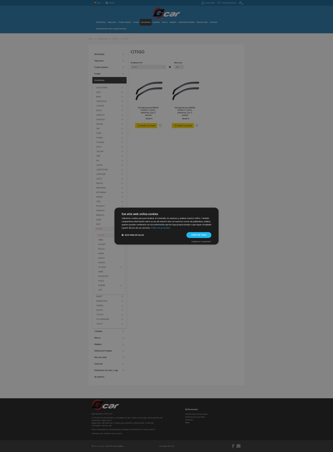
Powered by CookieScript (201, 242)
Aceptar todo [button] (198, 235)
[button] (133, 235)
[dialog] (166, 226)
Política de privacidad (160, 228)
